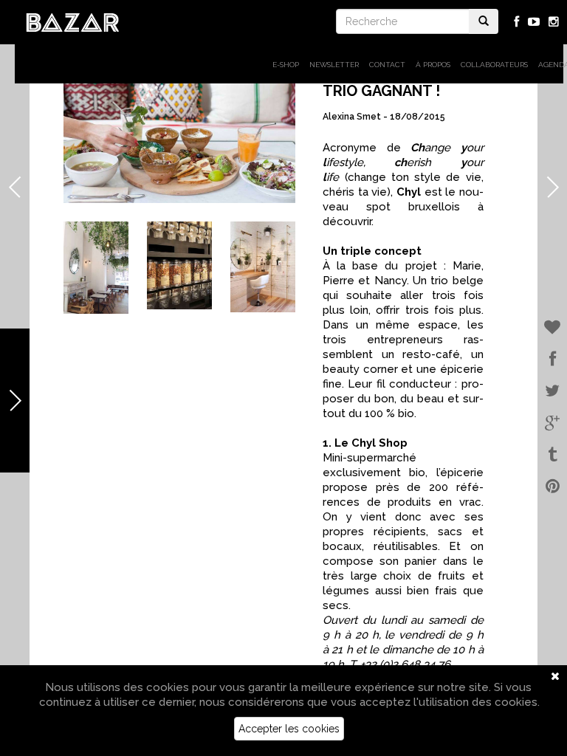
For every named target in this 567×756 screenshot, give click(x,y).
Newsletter (334, 65)
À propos (433, 65)
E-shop (285, 65)
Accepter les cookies (289, 729)
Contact (387, 65)
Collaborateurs (494, 65)
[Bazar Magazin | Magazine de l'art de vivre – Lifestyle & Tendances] (73, 21)
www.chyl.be (179, 215)
